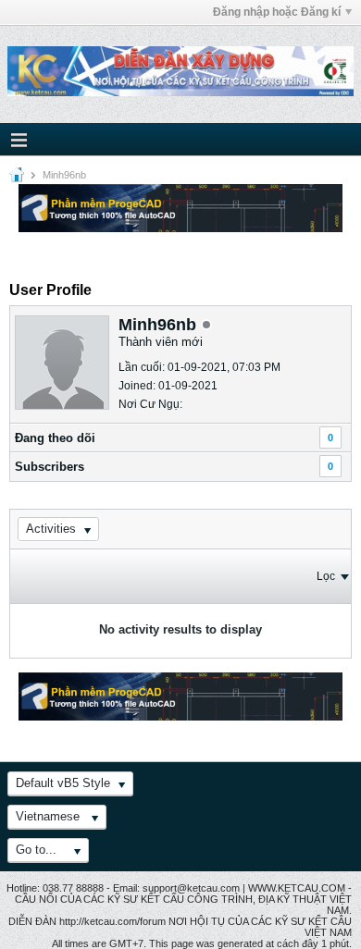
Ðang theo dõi (55, 438)
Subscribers (49, 467)
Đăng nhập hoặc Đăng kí (277, 12)
